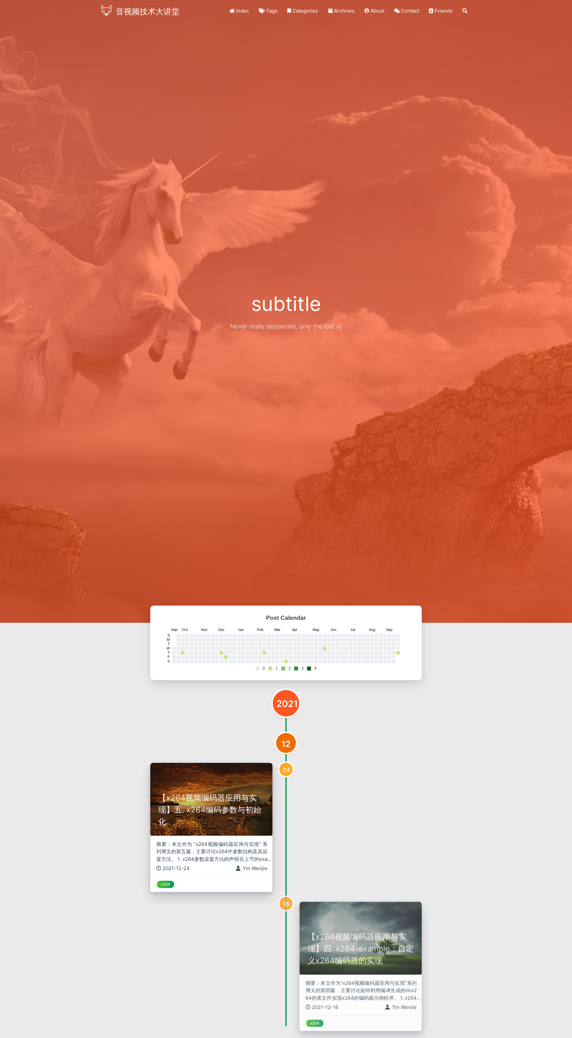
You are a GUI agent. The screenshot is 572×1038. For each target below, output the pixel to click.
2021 (287, 703)
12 (286, 744)
